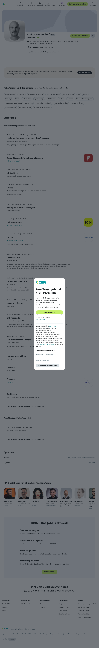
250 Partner (52, 326)
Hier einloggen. (40, 319)
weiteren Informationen (47, 344)
